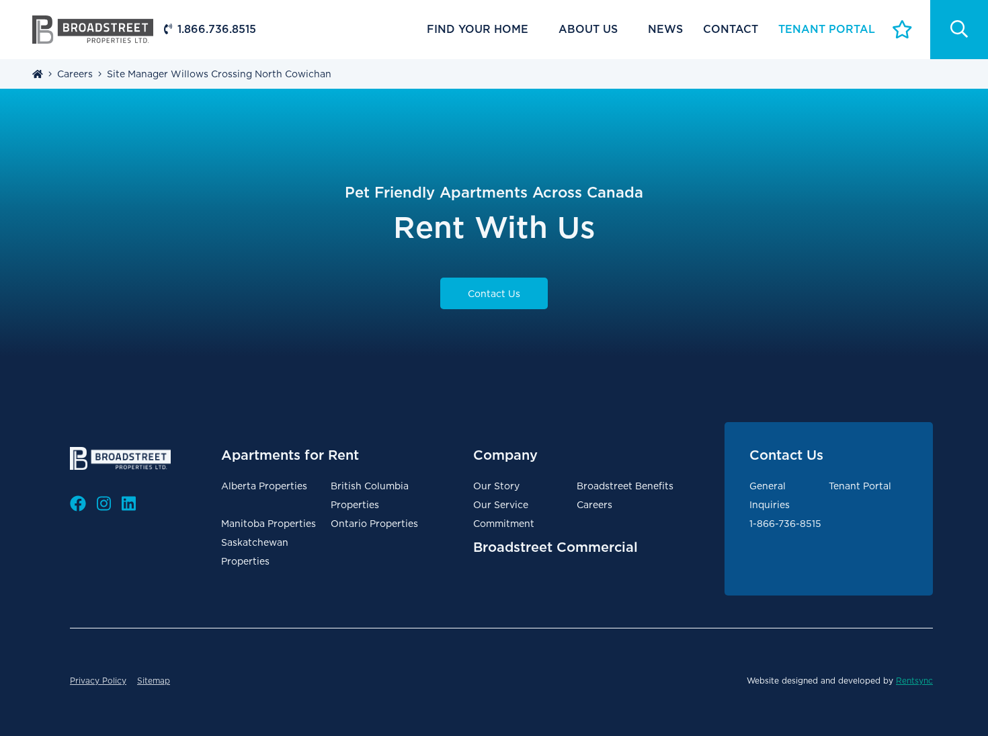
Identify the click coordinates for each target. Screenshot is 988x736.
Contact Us (494, 293)
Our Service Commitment (503, 514)
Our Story (496, 486)
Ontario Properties (374, 523)
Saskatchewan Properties (254, 552)
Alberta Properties (264, 486)
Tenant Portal (860, 486)
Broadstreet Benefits (625, 486)
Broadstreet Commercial (555, 547)
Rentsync (914, 681)
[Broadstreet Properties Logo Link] (92, 28)
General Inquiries (769, 495)
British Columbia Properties (370, 495)
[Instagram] (104, 504)
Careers (594, 504)
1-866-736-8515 (785, 523)
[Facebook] (78, 504)
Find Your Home (477, 29)
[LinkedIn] (129, 504)
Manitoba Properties (268, 523)
